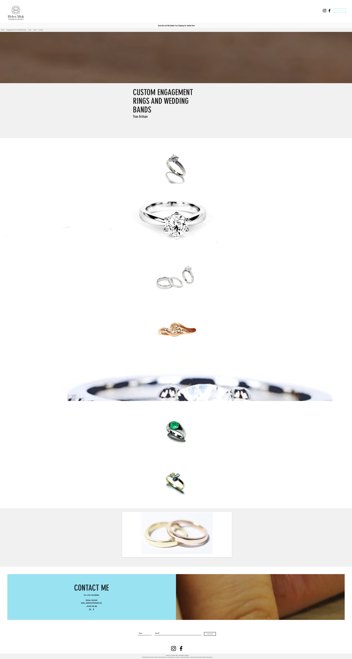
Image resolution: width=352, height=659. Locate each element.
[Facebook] (329, 10)
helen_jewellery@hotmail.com (91, 603)
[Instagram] (324, 10)
